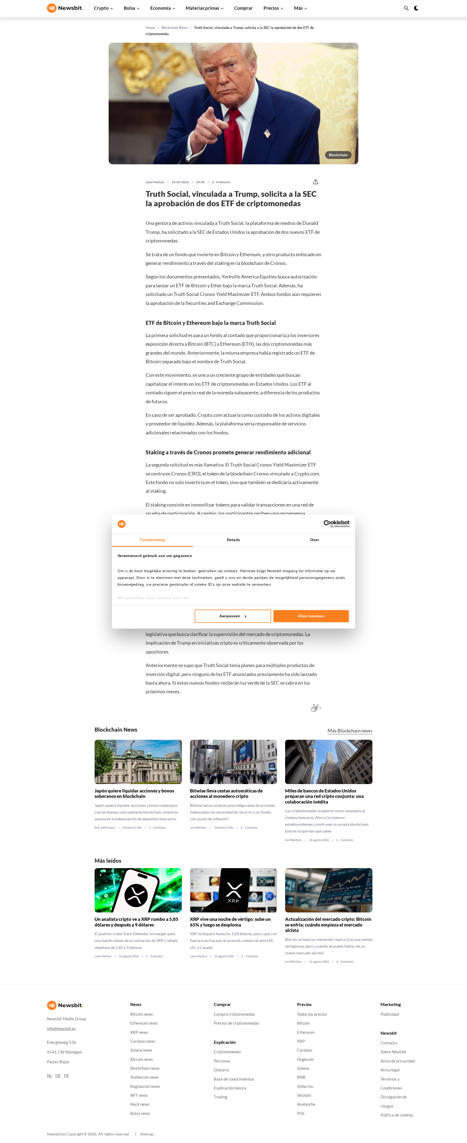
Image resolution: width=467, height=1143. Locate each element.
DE (58, 1075)
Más (298, 8)
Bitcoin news (141, 1014)
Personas (222, 1061)
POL (301, 1113)
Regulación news (145, 1086)
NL (49, 1075)
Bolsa (129, 8)
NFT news (139, 1095)
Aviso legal (390, 1070)
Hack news (139, 1104)
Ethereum (306, 1032)
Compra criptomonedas (234, 1014)
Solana (303, 1068)
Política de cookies (397, 1115)
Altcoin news (141, 1059)
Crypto (101, 8)
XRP (301, 1041)
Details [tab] (233, 540)
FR (66, 1075)
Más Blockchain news (350, 731)
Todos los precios (312, 1014)
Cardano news (142, 1041)
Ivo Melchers (198, 827)
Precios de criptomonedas (236, 1023)
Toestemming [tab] (152, 540)
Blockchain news (145, 1068)
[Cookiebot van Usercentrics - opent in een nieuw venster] (325, 524)
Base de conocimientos (234, 1079)
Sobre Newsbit (393, 1052)
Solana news (141, 1050)
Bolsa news (140, 1113)
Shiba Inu (305, 1086)
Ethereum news (144, 1023)
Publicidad (390, 1014)
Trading (220, 1097)
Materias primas (202, 8)
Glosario (221, 1070)
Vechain (304, 1095)
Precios (271, 8)
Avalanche (306, 1104)
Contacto (389, 1043)
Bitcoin (303, 1023)
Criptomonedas (227, 1052)
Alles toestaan (311, 616)
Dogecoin (305, 1059)
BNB (301, 1077)
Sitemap (147, 1134)
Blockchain (338, 154)
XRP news (139, 1032)
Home (150, 27)
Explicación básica (230, 1088)
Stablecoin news (144, 1077)
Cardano (304, 1050)
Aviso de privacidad (398, 1061)
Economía (160, 8)
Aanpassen (229, 616)
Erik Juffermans (105, 827)
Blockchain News (175, 27)
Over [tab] (314, 540)
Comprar (243, 8)
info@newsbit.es (61, 1028)
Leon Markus (155, 182)
